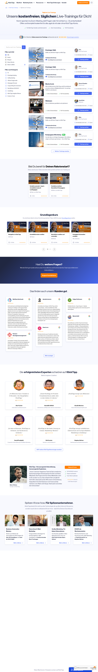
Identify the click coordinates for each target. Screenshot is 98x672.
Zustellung (10, 91)
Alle (8, 55)
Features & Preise (83, 2)
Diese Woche (10, 62)
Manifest (19, 3)
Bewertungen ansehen (73, 37)
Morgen (9, 59)
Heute (9, 57)
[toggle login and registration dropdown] (91, 2)
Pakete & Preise (72, 467)
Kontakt (64, 3)
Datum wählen (11, 64)
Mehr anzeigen (49, 355)
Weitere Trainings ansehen (62, 151)
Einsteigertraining (12, 75)
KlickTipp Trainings (13, 7)
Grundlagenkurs (66, 218)
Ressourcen (39, 3)
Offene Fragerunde (12, 80)
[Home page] (6, 7)
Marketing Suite (28, 3)
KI (8, 72)
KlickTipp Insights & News (14, 93)
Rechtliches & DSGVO (13, 88)
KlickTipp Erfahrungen (53, 3)
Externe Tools (11, 96)
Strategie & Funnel (12, 83)
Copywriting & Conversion (14, 85)
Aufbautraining (11, 78)
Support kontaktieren (49, 275)
